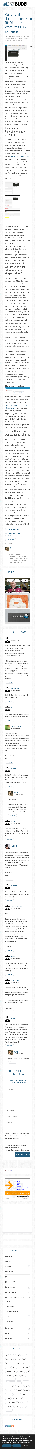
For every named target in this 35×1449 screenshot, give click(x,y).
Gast (13, 1018)
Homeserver (10, 1306)
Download (21, 1371)
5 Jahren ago (15, 640)
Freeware (8, 1375)
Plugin (7, 1390)
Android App (9, 1359)
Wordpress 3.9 (10, 540)
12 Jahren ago (15, 709)
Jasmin (13, 822)
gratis (18, 1379)
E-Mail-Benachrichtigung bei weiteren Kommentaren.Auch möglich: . (17, 1147)
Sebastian (15, 981)
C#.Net (8, 1367)
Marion (14, 846)
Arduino (8, 1363)
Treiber (16, 1394)
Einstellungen (10, 1440)
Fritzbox (16, 1375)
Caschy (14, 1367)
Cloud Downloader (24, 1367)
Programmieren (11, 1292)
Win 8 (25, 1402)
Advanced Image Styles (20, 156)
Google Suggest (10, 1379)
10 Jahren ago (15, 690)
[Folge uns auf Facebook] (6, 1426)
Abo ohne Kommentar (21, 1150)
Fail (28, 1371)
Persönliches (11, 1287)
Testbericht (9, 1394)
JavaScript (25, 1379)
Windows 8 (17, 1406)
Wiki (8, 1333)
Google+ (23, 1375)
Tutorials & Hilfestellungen (15, 1297)
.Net (7, 1355)
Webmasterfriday (17, 1398)
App (24, 1359)
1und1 (17, 1355)
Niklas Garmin (16, 907)
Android (9, 1256)
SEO (13, 1390)
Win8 (19, 1402)
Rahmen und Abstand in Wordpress (13, 534)
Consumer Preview (11, 1371)
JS (6, 1383)
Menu (30, 5)
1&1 (12, 1355)
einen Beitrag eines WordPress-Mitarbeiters (16, 406)
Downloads (8, 1266)
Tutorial (23, 1394)
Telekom (26, 1390)
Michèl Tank (15, 688)
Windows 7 (9, 1406)
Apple (9, 1261)
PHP (27, 1386)
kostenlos (12, 1383)
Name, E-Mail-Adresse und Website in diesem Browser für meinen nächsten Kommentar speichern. (17, 1136)
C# (27, 1363)
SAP (8, 1316)
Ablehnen (16, 1446)
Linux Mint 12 (9, 1386)
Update (8, 1398)
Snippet (19, 1390)
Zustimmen (7, 1446)
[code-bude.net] (15, 3)
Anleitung (17, 1359)
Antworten (9, 682)
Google (9, 1301)
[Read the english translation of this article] (17, 1171)
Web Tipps (10, 1328)
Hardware (10, 1272)
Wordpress (20, 40)
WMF (24, 1406)
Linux (8, 1277)
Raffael (20, 36)
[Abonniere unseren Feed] (12, 1426)
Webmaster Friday (11, 1402)
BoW (23, 1363)
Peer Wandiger (20, 1386)
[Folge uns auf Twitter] (9, 1426)
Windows (9, 1338)
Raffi (16, 792)
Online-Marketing (12, 1311)
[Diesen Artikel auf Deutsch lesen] (5, 1171)
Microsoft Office (12, 1282)
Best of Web (16, 1363)
